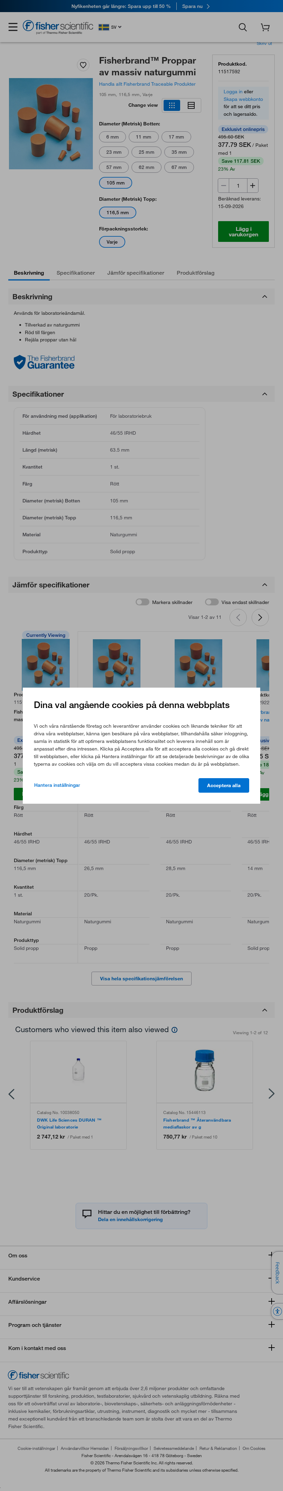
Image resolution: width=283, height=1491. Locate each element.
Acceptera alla (224, 785)
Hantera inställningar (57, 785)
